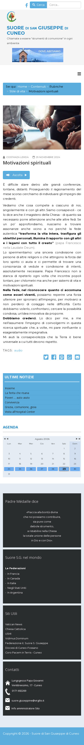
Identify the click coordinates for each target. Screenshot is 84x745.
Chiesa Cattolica (15, 629)
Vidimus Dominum (16, 638)
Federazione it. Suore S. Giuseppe (26, 643)
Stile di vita (17, 91)
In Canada (13, 578)
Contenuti (38, 86)
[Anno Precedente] (4, 439)
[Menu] (79, 74)
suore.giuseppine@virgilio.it (28, 700)
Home (22, 86)
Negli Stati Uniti (16, 587)
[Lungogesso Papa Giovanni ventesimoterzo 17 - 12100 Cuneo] (44, 55)
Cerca (40, 5)
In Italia (11, 583)
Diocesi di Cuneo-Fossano (21, 647)
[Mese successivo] (77, 439)
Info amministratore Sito (26, 708)
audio (18, 350)
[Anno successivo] (79, 439)
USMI (8, 633)
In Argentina (15, 592)
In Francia (13, 573)
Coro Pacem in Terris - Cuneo (23, 652)
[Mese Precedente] (7, 439)
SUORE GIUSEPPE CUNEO (37, 30)
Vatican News (13, 624)
